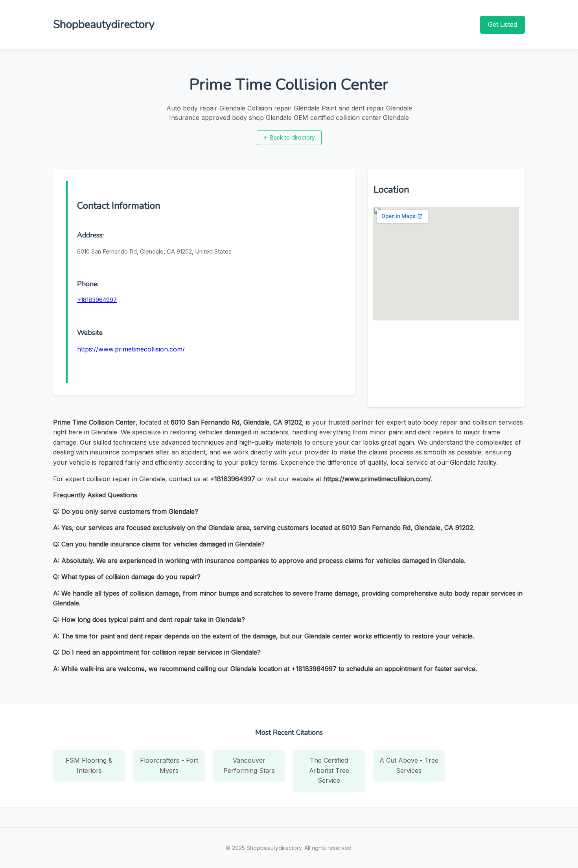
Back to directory (289, 137)
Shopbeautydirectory (104, 24)
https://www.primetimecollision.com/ (131, 349)
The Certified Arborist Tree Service (329, 770)
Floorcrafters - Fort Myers (169, 765)
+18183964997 (97, 299)
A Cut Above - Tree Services (408, 765)
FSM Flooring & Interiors (89, 765)
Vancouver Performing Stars (249, 765)
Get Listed (502, 24)
